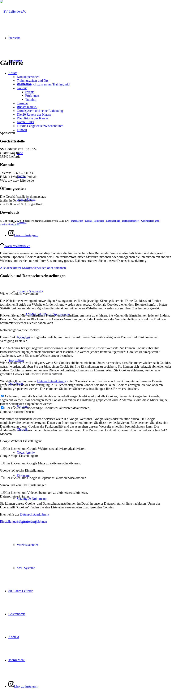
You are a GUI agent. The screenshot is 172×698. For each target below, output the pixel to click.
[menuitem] (94, 245)
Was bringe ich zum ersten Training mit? (43, 84)
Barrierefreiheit (130, 220)
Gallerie (22, 88)
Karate (12, 73)
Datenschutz (113, 220)
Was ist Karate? (27, 107)
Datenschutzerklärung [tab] (14, 496)
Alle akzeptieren (11, 268)
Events (29, 92)
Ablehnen (40, 521)
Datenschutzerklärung (51, 381)
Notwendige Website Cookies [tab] (19, 330)
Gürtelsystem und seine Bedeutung (40, 110)
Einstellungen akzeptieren (17, 521)
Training (30, 99)
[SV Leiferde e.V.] (13, 11)
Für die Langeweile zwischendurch (40, 126)
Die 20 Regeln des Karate (34, 114)
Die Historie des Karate (32, 118)
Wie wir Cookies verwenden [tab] (19, 293)
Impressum (77, 220)
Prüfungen (32, 95)
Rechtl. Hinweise (94, 220)
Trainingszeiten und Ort (32, 80)
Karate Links (25, 122)
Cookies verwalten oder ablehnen (44, 268)
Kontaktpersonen (28, 77)
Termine (22, 103)
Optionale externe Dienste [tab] (17, 412)
